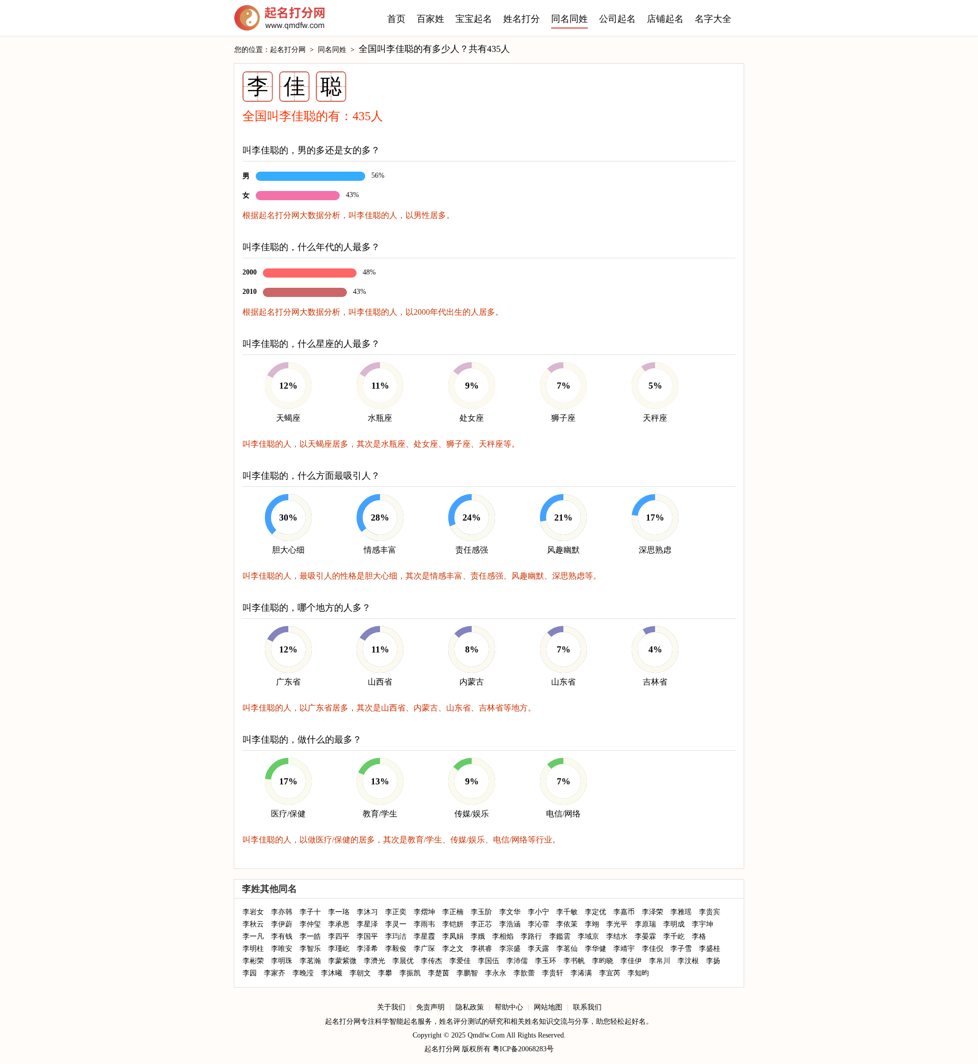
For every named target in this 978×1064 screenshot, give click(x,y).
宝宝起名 (473, 19)
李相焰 (502, 936)
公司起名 (617, 19)
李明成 (674, 924)
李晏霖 (645, 936)
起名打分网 (279, 20)
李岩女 (253, 912)
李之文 (453, 948)
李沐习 (367, 912)
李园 (249, 973)
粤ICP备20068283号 (523, 1049)
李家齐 (274, 973)
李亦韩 (281, 912)
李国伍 (488, 961)
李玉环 (545, 961)
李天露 (538, 948)
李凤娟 (453, 936)
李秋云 (253, 924)
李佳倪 (652, 948)
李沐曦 (331, 973)
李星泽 (367, 924)
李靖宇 (624, 948)
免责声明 (430, 1007)
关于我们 (391, 1007)
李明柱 (253, 948)
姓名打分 (521, 19)
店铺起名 (665, 19)
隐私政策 (469, 1007)
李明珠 (281, 961)
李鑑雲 (559, 936)
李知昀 (638, 973)
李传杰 (431, 961)
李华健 (595, 948)
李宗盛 (510, 948)
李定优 (595, 912)
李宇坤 (702, 924)
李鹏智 (467, 973)
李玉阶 (481, 912)
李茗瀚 (310, 961)
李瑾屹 (338, 948)
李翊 (592, 924)
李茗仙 (567, 948)
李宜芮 (609, 973)
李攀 (385, 973)
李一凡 (253, 936)
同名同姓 (569, 19)
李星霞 (424, 936)
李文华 (510, 912)
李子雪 (681, 948)
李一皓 (310, 936)
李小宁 (538, 912)
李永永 (495, 973)
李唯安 (281, 948)
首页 (396, 19)
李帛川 (659, 961)
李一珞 (338, 912)
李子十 (310, 912)
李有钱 (281, 936)
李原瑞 (645, 924)
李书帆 (574, 961)
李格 (699, 936)
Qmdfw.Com (486, 1035)
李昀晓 (602, 961)
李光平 (617, 924)
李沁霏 (538, 924)
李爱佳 (460, 961)
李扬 (713, 961)
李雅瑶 (681, 912)
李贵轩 (552, 973)
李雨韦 (424, 924)
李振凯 (410, 973)
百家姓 (430, 19)
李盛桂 (709, 948)
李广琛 (424, 948)
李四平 (338, 936)
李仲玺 (310, 924)
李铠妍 (453, 924)
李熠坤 (424, 912)
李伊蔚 (281, 924)
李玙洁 (395, 936)
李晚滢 (303, 973)
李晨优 (403, 961)
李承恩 (338, 924)
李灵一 (395, 924)
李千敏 (567, 912)
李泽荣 (652, 912)
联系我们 (587, 1007)
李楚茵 (438, 973)
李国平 (367, 936)
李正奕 (395, 912)
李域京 (588, 936)
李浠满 (581, 973)
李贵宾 (709, 912)
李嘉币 (624, 912)
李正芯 (481, 924)
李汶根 (688, 961)
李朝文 (360, 973)
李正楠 (453, 912)
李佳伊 (631, 961)
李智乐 (310, 948)
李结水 (617, 936)
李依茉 (567, 924)
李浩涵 (510, 924)
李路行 (531, 936)
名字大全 (713, 19)
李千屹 (674, 936)
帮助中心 (509, 1007)
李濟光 (374, 961)
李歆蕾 (524, 973)
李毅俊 (395, 948)
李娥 (478, 936)
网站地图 (548, 1007)
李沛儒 (517, 961)
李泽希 (367, 948)
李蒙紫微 (342, 961)
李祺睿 (481, 948)
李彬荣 (253, 961)
